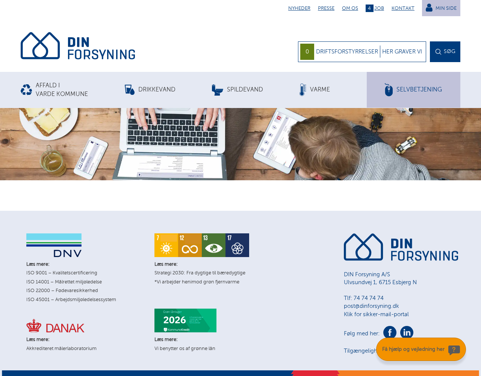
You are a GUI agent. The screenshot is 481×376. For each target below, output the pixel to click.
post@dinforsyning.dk (371, 306)
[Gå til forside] (78, 47)
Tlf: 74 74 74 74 (364, 298)
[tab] (73, 90)
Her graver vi (402, 52)
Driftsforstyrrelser (347, 52)
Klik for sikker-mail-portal (376, 314)
